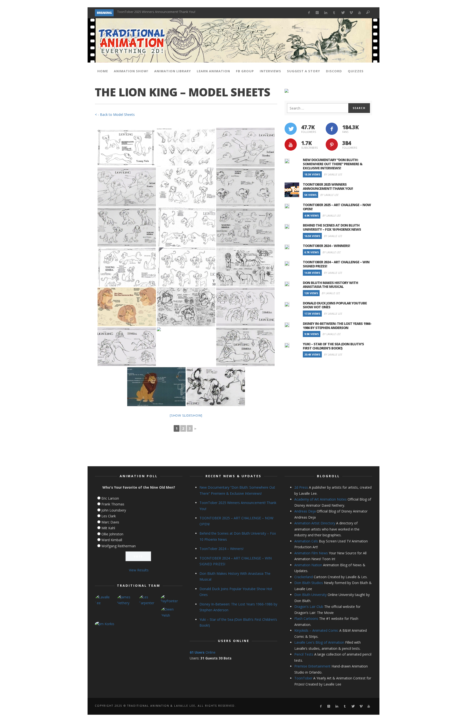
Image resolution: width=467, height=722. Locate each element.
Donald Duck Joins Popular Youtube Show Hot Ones (335, 305)
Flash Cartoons (306, 618)
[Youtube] (359, 12)
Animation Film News (311, 553)
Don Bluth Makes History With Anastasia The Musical (330, 284)
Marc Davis (110, 522)
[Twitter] (342, 12)
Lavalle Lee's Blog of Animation (319, 642)
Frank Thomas (112, 504)
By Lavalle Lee (333, 174)
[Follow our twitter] (291, 129)
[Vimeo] (351, 12)
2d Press (301, 487)
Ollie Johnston (112, 534)
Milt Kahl (108, 528)
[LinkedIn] (325, 12)
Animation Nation (308, 565)
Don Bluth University (310, 594)
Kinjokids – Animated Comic (316, 630)
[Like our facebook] (332, 129)
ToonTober (303, 678)
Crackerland (303, 577)
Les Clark (108, 516)
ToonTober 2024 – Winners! (326, 245)
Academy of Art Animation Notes (320, 499)
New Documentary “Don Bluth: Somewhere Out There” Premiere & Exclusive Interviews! (332, 163)
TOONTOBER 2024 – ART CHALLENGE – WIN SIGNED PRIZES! (336, 264)
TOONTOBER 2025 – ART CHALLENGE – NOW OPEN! (153, 12)
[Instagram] (317, 12)
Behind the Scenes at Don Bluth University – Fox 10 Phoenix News (332, 227)
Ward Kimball (111, 540)
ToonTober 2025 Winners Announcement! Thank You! (328, 186)
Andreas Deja (305, 511)
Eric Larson (110, 498)
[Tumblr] (334, 12)
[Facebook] (308, 12)
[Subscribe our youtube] (291, 144)
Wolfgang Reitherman (118, 546)
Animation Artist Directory (314, 523)
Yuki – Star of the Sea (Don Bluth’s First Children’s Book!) (333, 346)
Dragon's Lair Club (308, 606)
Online (203, 652)
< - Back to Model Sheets (115, 114)
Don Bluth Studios (308, 582)
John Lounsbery (113, 510)
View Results (139, 570)
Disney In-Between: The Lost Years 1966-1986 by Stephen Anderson (337, 325)
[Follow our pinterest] (332, 144)
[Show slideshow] (186, 415)
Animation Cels (306, 541)
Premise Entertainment (312, 666)
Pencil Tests (303, 654)
